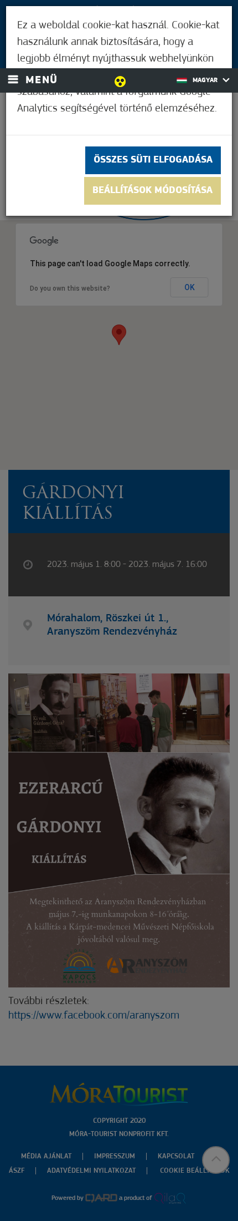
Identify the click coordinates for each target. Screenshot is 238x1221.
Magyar (206, 80)
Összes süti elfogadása (153, 160)
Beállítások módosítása (152, 191)
